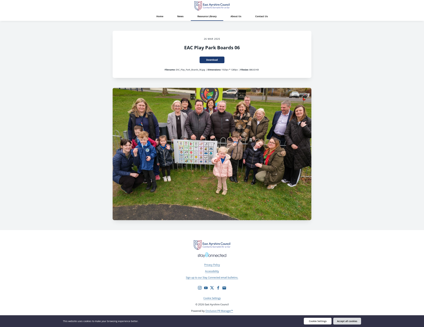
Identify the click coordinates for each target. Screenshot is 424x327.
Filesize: (244, 69)
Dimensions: (214, 69)
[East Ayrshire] (212, 245)
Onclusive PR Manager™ (219, 310)
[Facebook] (218, 288)
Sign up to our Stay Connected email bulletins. (212, 277)
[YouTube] (206, 288)
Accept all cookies (347, 321)
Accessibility (212, 271)
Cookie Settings (212, 298)
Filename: (170, 69)
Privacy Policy (212, 264)
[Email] (224, 288)
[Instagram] (200, 288)
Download (212, 59)
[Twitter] (212, 288)
